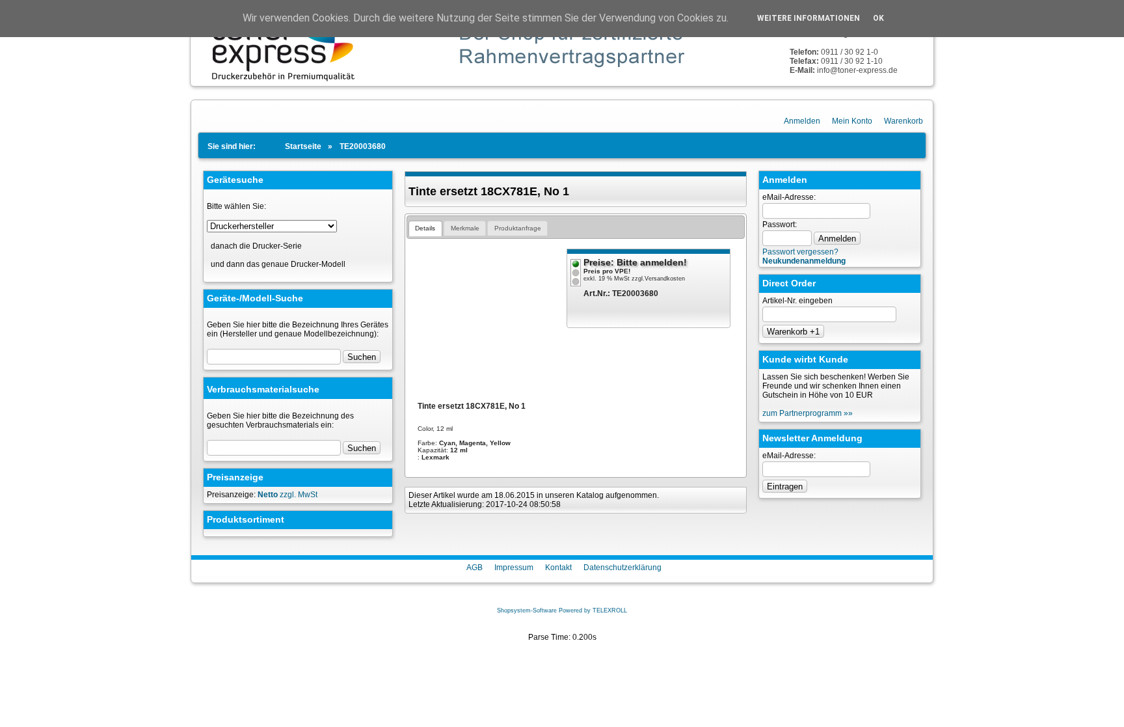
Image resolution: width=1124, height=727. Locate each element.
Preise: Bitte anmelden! (635, 262)
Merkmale (465, 228)
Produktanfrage (517, 228)
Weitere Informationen (808, 18)
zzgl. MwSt (287, 494)
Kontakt (558, 567)
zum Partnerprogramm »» (807, 413)
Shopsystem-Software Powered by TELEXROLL (562, 610)
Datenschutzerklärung (622, 567)
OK (878, 18)
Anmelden (802, 121)
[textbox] (274, 448)
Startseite (303, 146)
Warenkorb (903, 121)
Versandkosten (665, 278)
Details (425, 228)
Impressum (513, 567)
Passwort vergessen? (800, 251)
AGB (474, 567)
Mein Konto (852, 121)
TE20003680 (363, 146)
